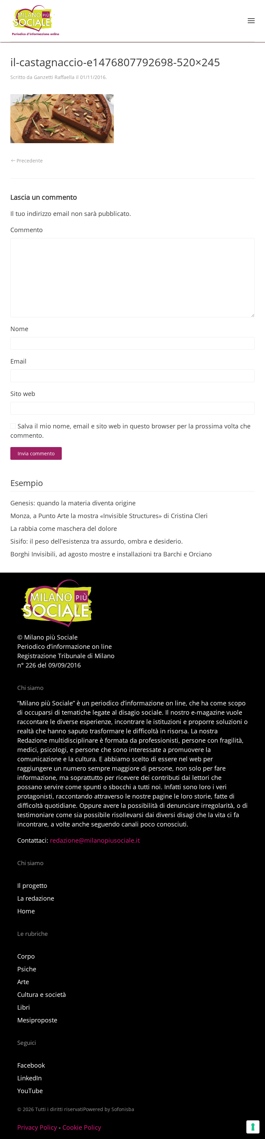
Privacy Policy (37, 1127)
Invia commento (36, 453)
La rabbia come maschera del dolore (63, 528)
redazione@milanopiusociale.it (95, 840)
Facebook (31, 1065)
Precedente (30, 160)
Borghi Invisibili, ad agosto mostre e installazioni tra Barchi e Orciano (111, 554)
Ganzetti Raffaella (54, 77)
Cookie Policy (81, 1127)
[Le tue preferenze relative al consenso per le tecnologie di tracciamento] (252, 1126)
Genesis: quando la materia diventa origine (73, 503)
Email (18, 361)
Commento (26, 230)
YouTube (30, 1091)
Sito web (22, 393)
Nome (19, 329)
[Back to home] (34, 20)
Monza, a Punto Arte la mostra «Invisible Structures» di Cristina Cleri (109, 516)
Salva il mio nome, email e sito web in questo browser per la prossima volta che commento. (130, 430)
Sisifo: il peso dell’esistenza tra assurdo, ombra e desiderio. (96, 541)
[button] (251, 20)
